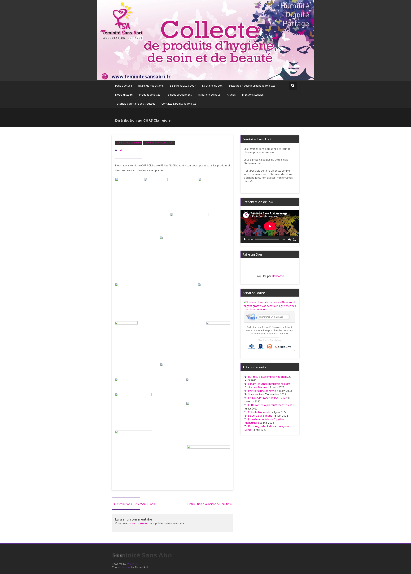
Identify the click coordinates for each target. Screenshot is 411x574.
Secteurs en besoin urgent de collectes (252, 85)
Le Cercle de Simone (260, 415)
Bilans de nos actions (151, 85)
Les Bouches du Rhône (129, 142)
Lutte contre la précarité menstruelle (270, 405)
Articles (231, 94)
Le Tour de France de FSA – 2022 (267, 398)
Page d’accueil (123, 85)
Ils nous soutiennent (179, 94)
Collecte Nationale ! (259, 412)
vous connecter (138, 523)
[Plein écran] (295, 239)
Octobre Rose (256, 394)
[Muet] (289, 239)
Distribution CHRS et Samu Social (136, 504)
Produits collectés (149, 94)
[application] (269, 226)
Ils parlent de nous (209, 94)
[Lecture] (244, 239)
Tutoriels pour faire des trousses (135, 103)
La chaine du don (212, 85)
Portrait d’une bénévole (262, 391)
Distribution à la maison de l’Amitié (208, 504)
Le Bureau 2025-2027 (183, 85)
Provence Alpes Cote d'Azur (159, 142)
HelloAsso (278, 276)
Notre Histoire (124, 94)
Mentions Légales (253, 94)
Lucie (120, 150)
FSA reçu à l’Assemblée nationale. (268, 376)
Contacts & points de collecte (179, 103)
